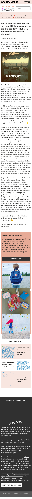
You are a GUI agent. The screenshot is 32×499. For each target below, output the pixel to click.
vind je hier (21, 469)
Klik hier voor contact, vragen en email (15, 441)
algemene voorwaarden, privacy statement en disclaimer (15, 475)
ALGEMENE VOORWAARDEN (9, 493)
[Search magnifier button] (29, 8)
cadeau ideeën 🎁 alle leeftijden (14, 17)
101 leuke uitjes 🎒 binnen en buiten (15, 16)
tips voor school (20, 239)
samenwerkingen (10, 452)
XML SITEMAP (24, 493)
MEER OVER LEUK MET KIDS (11, 485)
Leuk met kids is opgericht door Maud (13, 427)
